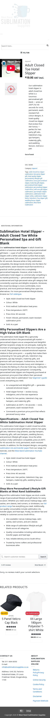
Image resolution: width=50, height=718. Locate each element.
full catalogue (15, 294)
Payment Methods (40, 700)
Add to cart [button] (11, 633)
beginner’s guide (40, 378)
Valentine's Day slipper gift (38, 198)
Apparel (28, 61)
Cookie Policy (38, 684)
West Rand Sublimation (33, 204)
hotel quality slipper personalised (33, 177)
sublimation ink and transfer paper (14, 448)
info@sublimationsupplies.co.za (15, 667)
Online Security (39, 680)
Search (43, 556)
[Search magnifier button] (47, 45)
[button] (25, 53)
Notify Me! (32, 159)
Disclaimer (37, 696)
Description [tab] (6, 222)
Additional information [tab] (11, 226)
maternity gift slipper (37, 183)
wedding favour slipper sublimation (32, 201)
